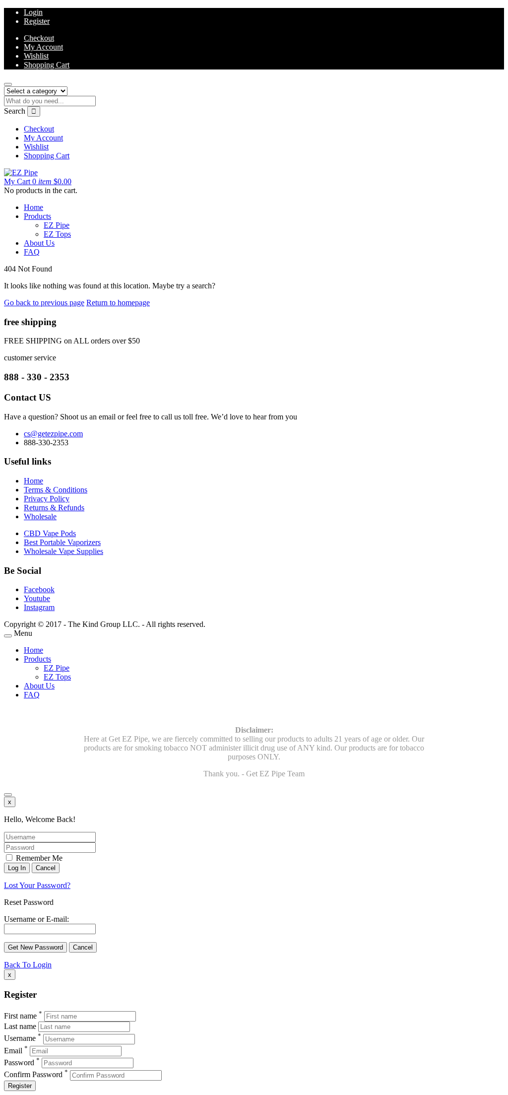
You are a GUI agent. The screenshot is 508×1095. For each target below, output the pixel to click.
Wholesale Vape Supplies (63, 551)
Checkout (39, 38)
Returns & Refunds (54, 507)
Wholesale (40, 516)
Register (37, 21)
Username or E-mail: (36, 919)
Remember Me (38, 858)
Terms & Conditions (55, 489)
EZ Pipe (56, 225)
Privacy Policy (46, 498)
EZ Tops (57, 234)
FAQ (32, 252)
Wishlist (36, 56)
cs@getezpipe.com (53, 433)
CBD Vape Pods (50, 533)
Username (20, 1038)
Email (13, 1050)
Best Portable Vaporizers (62, 542)
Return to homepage (118, 302)
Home (33, 207)
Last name (20, 1026)
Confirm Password (33, 1075)
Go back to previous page (44, 302)
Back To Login (28, 964)
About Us (39, 243)
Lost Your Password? (37, 885)
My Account (43, 47)
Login (33, 12)
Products (37, 216)
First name (20, 1016)
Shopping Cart (46, 65)
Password (19, 1062)
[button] (37, 181)
